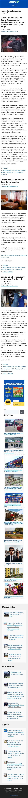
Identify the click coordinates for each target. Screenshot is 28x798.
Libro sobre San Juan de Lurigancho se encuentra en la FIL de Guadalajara (15, 685)
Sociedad (5, 168)
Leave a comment (8, 271)
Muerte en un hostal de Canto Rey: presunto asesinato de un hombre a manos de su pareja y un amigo (12, 22)
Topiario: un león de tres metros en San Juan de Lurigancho (16, 637)
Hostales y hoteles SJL (7, 269)
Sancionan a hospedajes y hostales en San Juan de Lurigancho (12, 279)
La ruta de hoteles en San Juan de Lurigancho (12, 181)
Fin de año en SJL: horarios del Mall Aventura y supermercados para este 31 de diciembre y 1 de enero (13, 470)
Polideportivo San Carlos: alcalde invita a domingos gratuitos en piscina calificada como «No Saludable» (14, 627)
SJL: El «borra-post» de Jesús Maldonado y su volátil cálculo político (15, 647)
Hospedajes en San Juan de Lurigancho (14, 170)
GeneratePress (14, 795)
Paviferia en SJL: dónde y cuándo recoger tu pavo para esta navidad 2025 (12, 505)
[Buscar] (22, 412)
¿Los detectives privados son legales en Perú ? (13, 564)
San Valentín (18, 269)
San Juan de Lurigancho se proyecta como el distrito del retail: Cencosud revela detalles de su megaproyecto (13, 488)
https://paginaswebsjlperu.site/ (14, 791)
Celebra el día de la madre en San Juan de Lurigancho (13, 596)
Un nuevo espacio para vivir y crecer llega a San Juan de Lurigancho (13, 541)
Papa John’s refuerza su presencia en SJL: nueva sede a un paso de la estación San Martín (13, 452)
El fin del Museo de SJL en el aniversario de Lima (16, 614)
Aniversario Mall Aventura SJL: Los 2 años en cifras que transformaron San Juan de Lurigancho (13, 523)
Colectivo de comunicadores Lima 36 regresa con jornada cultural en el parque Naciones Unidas (15, 765)
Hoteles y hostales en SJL (8, 172)
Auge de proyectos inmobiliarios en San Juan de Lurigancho (13, 579)
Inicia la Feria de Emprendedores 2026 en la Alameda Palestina (13, 434)
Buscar (6, 409)
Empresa (5, 265)
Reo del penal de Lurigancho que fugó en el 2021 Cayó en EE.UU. (16, 705)
